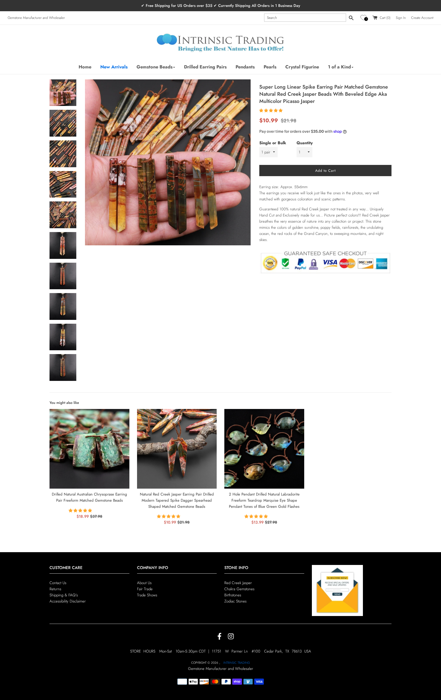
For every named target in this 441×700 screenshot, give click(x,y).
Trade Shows (147, 595)
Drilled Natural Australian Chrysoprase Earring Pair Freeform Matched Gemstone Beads (89, 497)
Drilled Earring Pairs (205, 67)
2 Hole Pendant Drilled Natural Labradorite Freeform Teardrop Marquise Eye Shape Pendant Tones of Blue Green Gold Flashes (264, 500)
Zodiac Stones (235, 601)
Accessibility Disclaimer (68, 601)
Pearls (270, 67)
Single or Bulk (272, 143)
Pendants (245, 67)
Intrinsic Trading (236, 662)
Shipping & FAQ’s (64, 595)
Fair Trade (145, 589)
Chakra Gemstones (239, 589)
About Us (144, 583)
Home (85, 67)
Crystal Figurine (302, 67)
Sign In (401, 17)
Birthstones (232, 595)
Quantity (305, 143)
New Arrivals (114, 67)
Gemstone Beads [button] (155, 67)
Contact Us (58, 583)
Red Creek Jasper (238, 583)
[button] (364, 17)
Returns (55, 589)
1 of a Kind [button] (339, 67)
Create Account (422, 17)
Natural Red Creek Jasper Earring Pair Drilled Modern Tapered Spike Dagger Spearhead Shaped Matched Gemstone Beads (177, 500)
